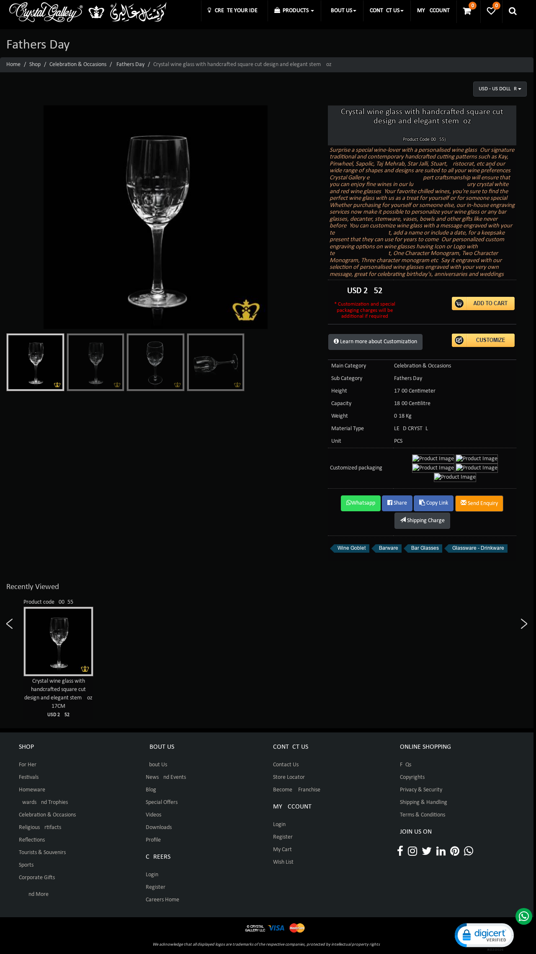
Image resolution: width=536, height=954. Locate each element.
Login (152, 875)
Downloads (159, 827)
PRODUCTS (295, 11)
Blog (151, 790)
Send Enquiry (482, 503)
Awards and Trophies (43, 802)
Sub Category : (348, 378)
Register (155, 887)
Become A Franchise (296, 790)
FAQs (405, 765)
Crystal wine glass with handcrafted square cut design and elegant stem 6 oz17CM (58, 697)
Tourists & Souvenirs (42, 852)
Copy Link (436, 503)
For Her (27, 765)
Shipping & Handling (423, 802)
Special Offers (162, 802)
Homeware (32, 790)
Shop (35, 64)
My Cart (282, 850)
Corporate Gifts (37, 878)
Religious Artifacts (40, 827)
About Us (156, 765)
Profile (153, 840)
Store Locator (289, 777)
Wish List (283, 862)
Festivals (29, 777)
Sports (26, 865)
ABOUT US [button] (339, 11)
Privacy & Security (421, 790)
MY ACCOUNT (433, 11)
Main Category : (350, 366)
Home (13, 64)
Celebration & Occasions (77, 64)
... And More (34, 894)
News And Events (166, 777)
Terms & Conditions (422, 815)
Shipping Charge (425, 521)
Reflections (32, 840)
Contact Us (286, 765)
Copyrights (412, 777)
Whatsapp (363, 503)
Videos (153, 815)
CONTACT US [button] (384, 11)
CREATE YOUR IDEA (236, 11)
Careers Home (162, 900)
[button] (483, 936)
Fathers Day (130, 64)
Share (399, 503)
